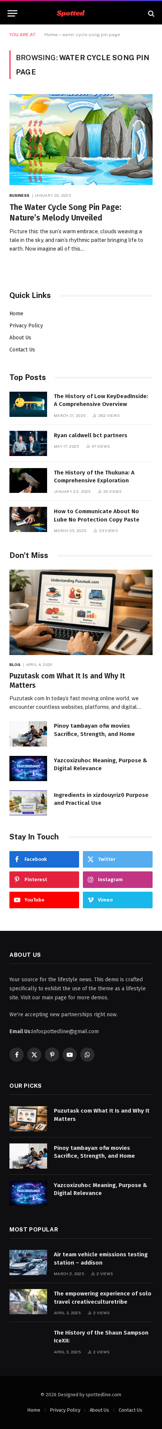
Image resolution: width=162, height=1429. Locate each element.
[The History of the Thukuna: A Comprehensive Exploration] (28, 480)
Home (51, 34)
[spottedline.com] (81, 13)
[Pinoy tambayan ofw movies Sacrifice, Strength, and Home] (28, 733)
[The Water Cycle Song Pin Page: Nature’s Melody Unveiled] (81, 139)
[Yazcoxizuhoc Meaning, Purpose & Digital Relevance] (28, 768)
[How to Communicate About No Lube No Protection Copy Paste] (28, 519)
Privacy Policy (26, 325)
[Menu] (12, 13)
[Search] (150, 13)
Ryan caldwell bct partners (90, 435)
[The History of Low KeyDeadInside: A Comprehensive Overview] (28, 404)
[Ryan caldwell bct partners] (28, 443)
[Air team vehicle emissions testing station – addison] (28, 1262)
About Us (20, 337)
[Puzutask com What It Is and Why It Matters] (81, 612)
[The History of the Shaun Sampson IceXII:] (28, 1340)
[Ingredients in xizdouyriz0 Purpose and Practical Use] (28, 803)
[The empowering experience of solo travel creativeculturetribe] (28, 1301)
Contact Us (22, 350)
